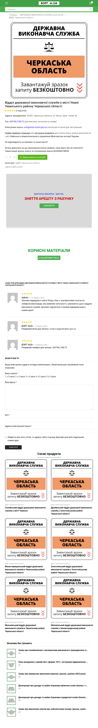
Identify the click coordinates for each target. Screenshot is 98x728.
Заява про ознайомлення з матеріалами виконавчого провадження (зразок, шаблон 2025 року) (53, 650)
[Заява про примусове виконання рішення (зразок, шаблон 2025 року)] (11, 676)
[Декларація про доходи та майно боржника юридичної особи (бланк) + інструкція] (11, 700)
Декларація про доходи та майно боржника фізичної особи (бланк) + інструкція (53, 685)
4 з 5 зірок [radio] (41, 376)
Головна (13, 15)
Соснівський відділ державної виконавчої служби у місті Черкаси (25, 509)
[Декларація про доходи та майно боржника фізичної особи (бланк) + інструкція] (11, 688)
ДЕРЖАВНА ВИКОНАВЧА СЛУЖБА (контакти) (41, 15)
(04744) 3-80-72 (17, 121)
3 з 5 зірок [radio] (30, 376)
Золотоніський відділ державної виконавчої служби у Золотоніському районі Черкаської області (69, 569)
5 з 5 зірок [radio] (51, 376)
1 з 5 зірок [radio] (10, 376)
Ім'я (7, 415)
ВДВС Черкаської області (21, 17)
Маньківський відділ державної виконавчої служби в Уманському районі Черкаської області (25, 628)
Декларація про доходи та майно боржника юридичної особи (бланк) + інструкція (53, 697)
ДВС (15, 167)
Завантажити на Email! (34, 157)
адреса (8, 167)
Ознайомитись (49, 258)
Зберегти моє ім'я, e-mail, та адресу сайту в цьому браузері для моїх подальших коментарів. (46, 439)
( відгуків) (21, 110)
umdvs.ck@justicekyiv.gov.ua (63, 329)
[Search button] (91, 9)
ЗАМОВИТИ (49, 206)
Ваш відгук (11, 382)
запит (20, 167)
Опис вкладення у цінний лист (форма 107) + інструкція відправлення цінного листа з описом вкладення (53, 662)
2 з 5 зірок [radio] (20, 376)
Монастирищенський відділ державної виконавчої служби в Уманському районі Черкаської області (25, 569)
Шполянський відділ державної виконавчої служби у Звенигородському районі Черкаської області (72, 628)
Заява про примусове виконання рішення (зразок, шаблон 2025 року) (52, 674)
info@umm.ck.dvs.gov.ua (35, 127)
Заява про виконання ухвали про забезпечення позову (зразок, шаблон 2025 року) (53, 709)
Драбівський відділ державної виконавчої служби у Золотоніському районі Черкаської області (71, 510)
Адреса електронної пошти (18, 426)
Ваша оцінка (11, 373)
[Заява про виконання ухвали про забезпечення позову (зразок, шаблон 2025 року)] (11, 712)
